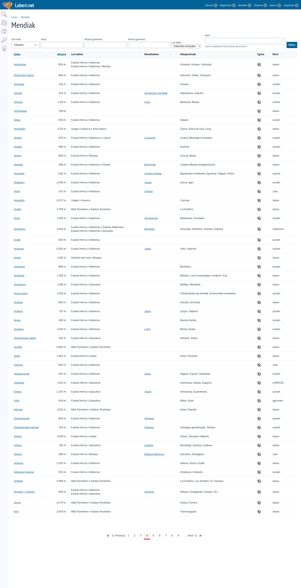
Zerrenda (16, 39)
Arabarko (19, 182)
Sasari (148, 182)
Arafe (17, 191)
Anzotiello (19, 129)
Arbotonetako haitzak (26, 427)
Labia (147, 248)
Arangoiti (19, 275)
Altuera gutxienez (93, 39)
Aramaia (19, 248)
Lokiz (147, 329)
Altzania (149, 418)
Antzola (18, 102)
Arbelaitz (19, 382)
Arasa (17, 320)
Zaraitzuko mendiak (156, 93)
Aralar (147, 391)
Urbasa (148, 191)
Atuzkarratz (151, 218)
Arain (17, 218)
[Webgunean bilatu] (4, 17)
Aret (16, 511)
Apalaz (18, 137)
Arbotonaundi (22, 418)
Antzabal (19, 84)
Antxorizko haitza (24, 75)
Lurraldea (176, 42)
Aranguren (20, 284)
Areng (17, 502)
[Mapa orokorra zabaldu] (4, 25)
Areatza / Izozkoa (24, 492)
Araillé (17, 209)
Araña (17, 257)
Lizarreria (149, 137)
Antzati (18, 93)
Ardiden (18, 481)
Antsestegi (20, 64)
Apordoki (19, 173)
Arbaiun (18, 365)
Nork (207, 35)
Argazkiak (289, 5)
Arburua (18, 463)
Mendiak (242, 5)
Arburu (18, 436)
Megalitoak (225, 5)
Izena (43, 39)
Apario (17, 155)
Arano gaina (21, 293)
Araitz (17, 240)
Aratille (18, 347)
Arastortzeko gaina (25, 338)
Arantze (18, 311)
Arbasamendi (21, 373)
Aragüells (19, 200)
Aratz (17, 356)
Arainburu (19, 229)
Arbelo (17, 391)
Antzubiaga (20, 111)
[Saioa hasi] (4, 43)
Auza (147, 102)
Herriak (209, 5)
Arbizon (18, 409)
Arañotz (18, 302)
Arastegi (19, 329)
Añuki (17, 120)
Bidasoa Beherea (154, 454)
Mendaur (149, 229)
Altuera (61, 54)
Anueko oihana (152, 173)
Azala (14, 17)
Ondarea (258, 5)
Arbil (16, 400)
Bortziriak (150, 164)
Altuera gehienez (136, 39)
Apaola (18, 146)
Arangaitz (19, 266)
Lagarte (148, 445)
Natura (273, 5)
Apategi (18, 164)
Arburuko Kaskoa (24, 472)
